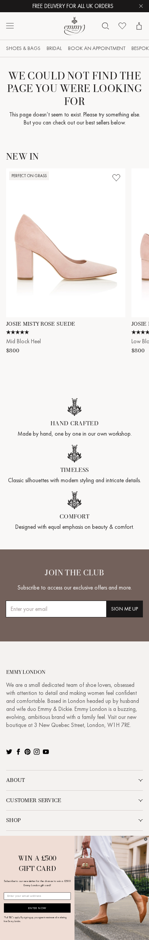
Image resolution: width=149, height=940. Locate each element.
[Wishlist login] (116, 177)
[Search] (105, 26)
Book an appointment (96, 48)
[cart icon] (139, 26)
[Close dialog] (145, 839)
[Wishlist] (122, 26)
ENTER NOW (37, 908)
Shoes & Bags (23, 48)
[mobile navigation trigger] (10, 26)
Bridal (54, 48)
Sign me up (124, 609)
